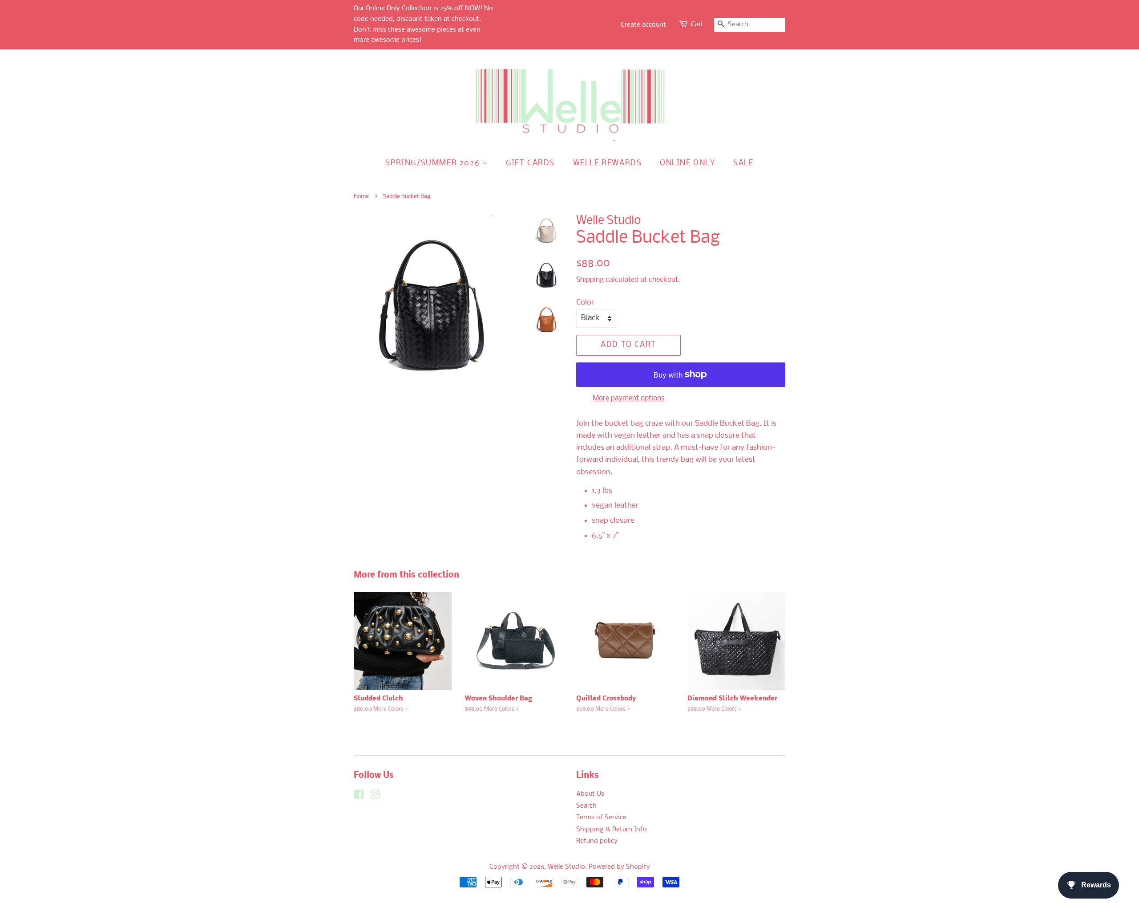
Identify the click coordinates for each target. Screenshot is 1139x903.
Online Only (687, 163)
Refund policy (597, 841)
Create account (643, 24)
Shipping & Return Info (611, 829)
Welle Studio (566, 867)
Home (361, 196)
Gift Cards (530, 163)
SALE (743, 163)
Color (585, 302)
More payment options (628, 398)
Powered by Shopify (619, 867)
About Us (590, 794)
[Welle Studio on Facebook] (359, 796)
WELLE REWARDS (607, 163)
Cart (697, 24)
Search (586, 806)
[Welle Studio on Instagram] (375, 796)
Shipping (590, 280)
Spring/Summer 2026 (433, 163)
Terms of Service (601, 817)
